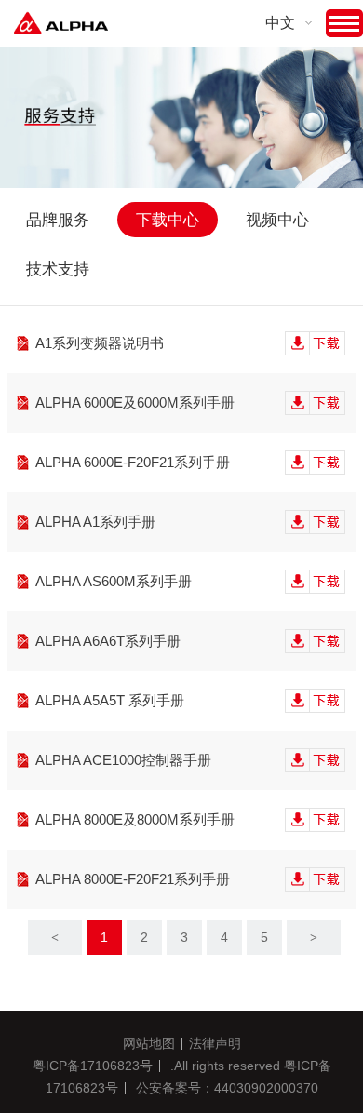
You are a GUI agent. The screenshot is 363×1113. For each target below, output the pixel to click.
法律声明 (215, 1043)
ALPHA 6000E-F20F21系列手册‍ (132, 462)
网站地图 (149, 1043)
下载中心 (167, 220)
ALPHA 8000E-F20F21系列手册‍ (132, 879)
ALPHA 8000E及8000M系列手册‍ (135, 819)
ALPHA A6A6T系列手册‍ (108, 641)
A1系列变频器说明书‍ (99, 343)
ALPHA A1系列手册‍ (95, 522)
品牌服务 (57, 220)
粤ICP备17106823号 (93, 1065)
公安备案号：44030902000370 (227, 1087)
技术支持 (57, 269)
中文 (280, 23)
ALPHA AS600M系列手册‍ (113, 581)
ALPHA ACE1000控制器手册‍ (123, 760)
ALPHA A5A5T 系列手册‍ (109, 700)
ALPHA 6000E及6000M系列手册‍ (135, 402)
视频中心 (277, 220)
